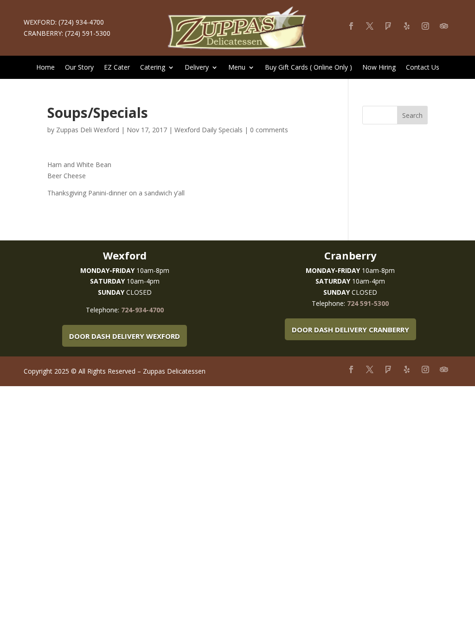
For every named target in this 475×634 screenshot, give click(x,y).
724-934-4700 (142, 309)
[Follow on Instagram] (425, 26)
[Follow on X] (369, 26)
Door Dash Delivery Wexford (124, 336)
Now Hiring (379, 67)
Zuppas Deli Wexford (87, 129)
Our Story (79, 67)
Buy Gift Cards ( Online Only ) (308, 67)
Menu (236, 67)
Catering (152, 67)
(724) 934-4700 (81, 22)
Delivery (197, 67)
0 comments (269, 129)
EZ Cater (117, 67)
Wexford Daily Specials (208, 129)
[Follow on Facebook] (351, 26)
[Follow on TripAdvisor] (443, 26)
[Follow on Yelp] (406, 26)
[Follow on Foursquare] (388, 26)
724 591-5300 (368, 303)
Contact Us (422, 67)
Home (45, 67)
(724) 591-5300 (87, 33)
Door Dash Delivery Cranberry (350, 329)
